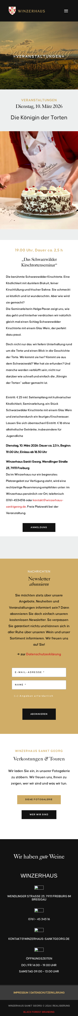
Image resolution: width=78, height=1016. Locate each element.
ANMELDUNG (39, 527)
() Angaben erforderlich (33, 696)
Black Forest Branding (39, 1012)
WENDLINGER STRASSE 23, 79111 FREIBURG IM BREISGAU (39, 898)
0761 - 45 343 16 (39, 919)
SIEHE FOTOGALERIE (39, 799)
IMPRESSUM (21, 992)
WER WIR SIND (39, 814)
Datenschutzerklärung (43, 654)
